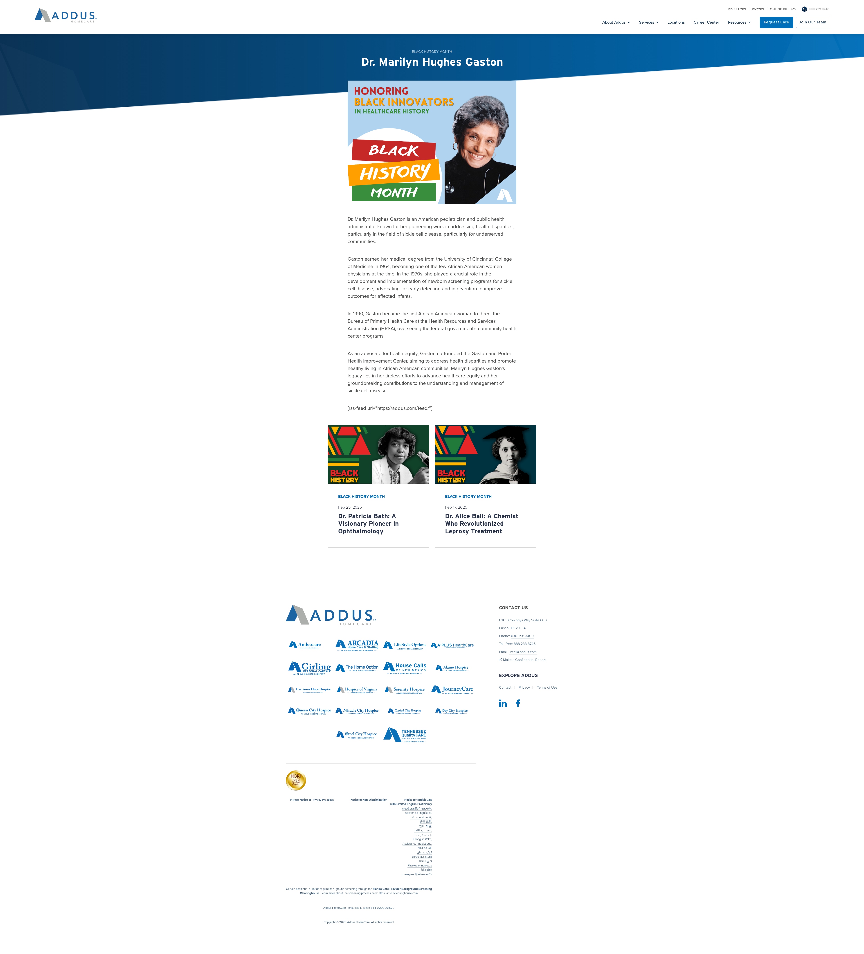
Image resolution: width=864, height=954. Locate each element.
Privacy (524, 687)
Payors (758, 9)
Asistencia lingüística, (418, 813)
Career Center (706, 22)
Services (646, 22)
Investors (737, 9)
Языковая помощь (419, 866)
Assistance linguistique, (417, 844)
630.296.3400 (522, 636)
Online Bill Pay (783, 9)
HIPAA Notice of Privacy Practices (312, 800)
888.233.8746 (819, 9)
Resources (737, 22)
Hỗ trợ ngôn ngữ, (421, 817)
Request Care (776, 22)
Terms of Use (547, 687)
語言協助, (426, 822)
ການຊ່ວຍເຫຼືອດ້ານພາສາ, (417, 808)
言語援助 (426, 870)
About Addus (614, 22)
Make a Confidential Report (524, 660)
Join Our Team (812, 22)
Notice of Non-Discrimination (369, 800)
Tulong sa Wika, (422, 839)
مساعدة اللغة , (423, 830)
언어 (425, 826)
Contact (505, 687)
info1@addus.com (523, 652)
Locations (676, 22)
